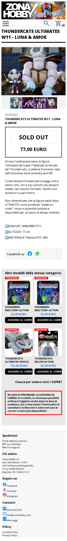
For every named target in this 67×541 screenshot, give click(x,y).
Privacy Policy (9, 535)
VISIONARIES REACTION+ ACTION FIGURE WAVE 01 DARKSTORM (17, 311)
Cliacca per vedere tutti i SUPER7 (38, 382)
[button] (62, 49)
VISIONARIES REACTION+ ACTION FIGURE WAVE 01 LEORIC (46, 311)
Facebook (12, 485)
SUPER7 (11, 115)
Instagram (12, 496)
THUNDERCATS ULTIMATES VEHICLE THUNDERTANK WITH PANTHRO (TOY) (18, 363)
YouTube (11, 491)
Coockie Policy (10, 532)
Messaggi (12, 520)
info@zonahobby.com (19, 515)
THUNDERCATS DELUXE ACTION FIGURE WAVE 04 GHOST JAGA (44, 363)
